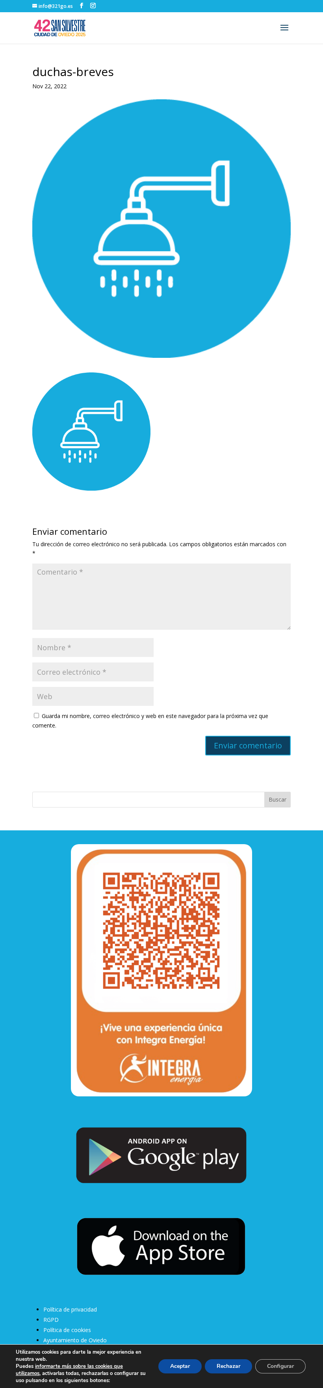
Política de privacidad (70, 1309)
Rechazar (228, 1366)
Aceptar (180, 1366)
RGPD (51, 1319)
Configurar (280, 1366)
